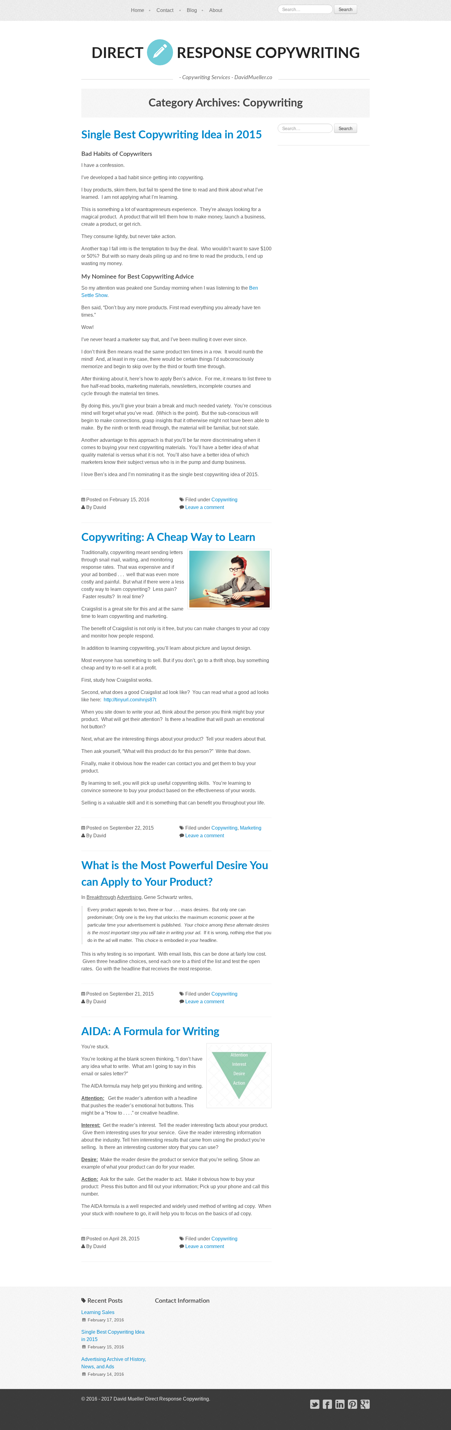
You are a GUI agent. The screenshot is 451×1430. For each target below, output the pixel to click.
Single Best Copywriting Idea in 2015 (171, 135)
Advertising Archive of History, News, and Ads (113, 1363)
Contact (164, 10)
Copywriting (224, 499)
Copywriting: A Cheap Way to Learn (168, 537)
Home (137, 10)
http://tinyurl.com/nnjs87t (130, 699)
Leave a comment (204, 507)
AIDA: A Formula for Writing (150, 1031)
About (215, 10)
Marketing (250, 828)
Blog (192, 10)
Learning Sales (97, 1312)
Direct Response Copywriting (225, 53)
